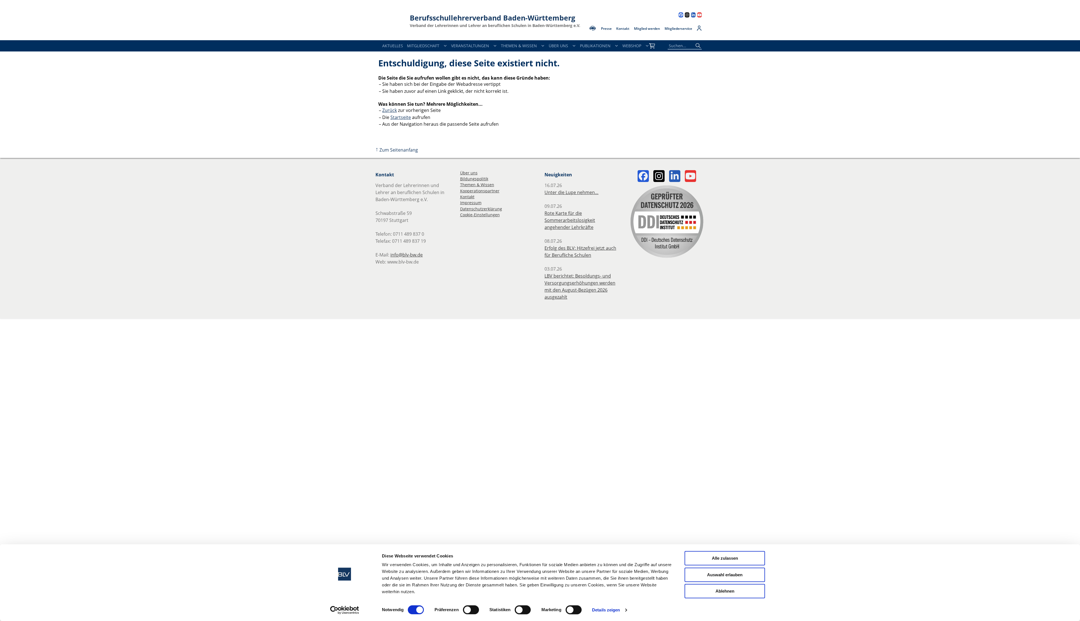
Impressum (471, 202)
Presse (606, 28)
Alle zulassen (725, 558)
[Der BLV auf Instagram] (687, 15)
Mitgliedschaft (423, 45)
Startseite (400, 117)
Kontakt (622, 28)
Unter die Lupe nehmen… (571, 192)
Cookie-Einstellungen (480, 214)
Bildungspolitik (474, 178)
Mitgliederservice (678, 28)
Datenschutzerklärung (481, 209)
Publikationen (595, 45)
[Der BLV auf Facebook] (681, 15)
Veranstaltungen (470, 45)
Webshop (631, 45)
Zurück (389, 110)
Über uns (469, 173)
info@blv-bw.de (406, 255)
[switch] (471, 609)
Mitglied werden (647, 28)
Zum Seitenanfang (396, 150)
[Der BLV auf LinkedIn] (693, 15)
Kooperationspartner (480, 191)
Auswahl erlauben (724, 574)
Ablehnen (725, 591)
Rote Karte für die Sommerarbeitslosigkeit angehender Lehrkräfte (569, 220)
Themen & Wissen (519, 45)
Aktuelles (392, 45)
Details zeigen (606, 610)
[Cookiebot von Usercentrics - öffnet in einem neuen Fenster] (344, 610)
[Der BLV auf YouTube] (699, 15)
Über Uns (558, 45)
